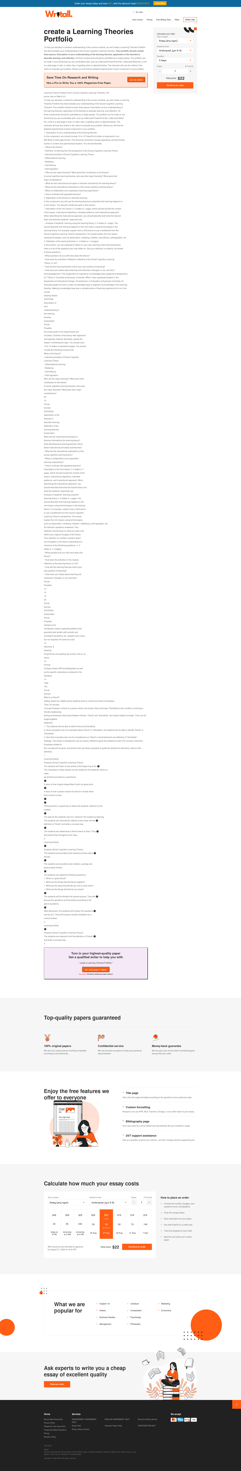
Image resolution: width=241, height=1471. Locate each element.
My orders (139, 12)
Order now (190, 19)
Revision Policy (50, 1437)
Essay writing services (80, 1429)
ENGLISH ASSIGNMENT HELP (117, 1419)
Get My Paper (136, 80)
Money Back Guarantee (53, 1419)
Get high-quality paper (96, 970)
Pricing (149, 19)
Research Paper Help (113, 1425)
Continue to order (137, 1246)
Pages (159, 66)
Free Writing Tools (163, 19)
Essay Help (76, 1425)
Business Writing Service (147, 1419)
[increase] (190, 71)
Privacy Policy (49, 1422)
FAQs (177, 19)
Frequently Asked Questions (55, 1430)
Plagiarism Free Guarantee (55, 1426)
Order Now (160, 3)
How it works (137, 19)
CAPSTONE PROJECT (147, 1425)
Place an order (57, 1384)
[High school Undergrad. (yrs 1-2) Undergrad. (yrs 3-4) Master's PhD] (108, 1202)
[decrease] (159, 71)
